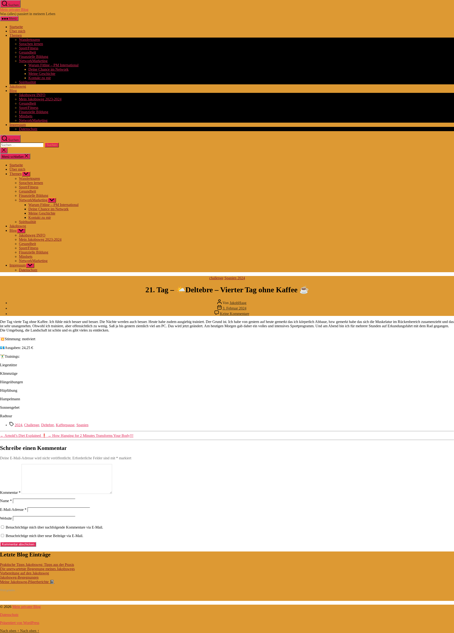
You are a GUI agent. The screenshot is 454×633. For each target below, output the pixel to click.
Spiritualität (27, 82)
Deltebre (47, 425)
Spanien (82, 425)
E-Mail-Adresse (13, 510)
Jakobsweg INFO (32, 95)
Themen (15, 35)
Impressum (17, 125)
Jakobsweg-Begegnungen (19, 577)
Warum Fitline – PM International (53, 65)
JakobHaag (238, 303)
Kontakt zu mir (39, 78)
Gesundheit (27, 52)
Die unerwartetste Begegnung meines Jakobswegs (37, 569)
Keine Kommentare (234, 314)
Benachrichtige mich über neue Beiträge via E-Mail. (44, 536)
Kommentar (10, 493)
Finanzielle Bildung (33, 57)
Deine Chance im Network (48, 69)
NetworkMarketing (33, 61)
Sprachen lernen (31, 44)
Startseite (16, 27)
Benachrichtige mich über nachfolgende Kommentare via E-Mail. (54, 527)
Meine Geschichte (41, 74)
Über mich (17, 31)
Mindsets (25, 116)
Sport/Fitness (28, 48)
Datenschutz (28, 129)
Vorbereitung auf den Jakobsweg (24, 573)
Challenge (31, 425)
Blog (13, 91)
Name (6, 501)
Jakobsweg (17, 86)
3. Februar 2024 (234, 308)
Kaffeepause (65, 425)
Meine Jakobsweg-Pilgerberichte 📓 (27, 582)
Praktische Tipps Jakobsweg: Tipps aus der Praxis (37, 565)
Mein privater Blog (14, 10)
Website (6, 518)
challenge (216, 278)
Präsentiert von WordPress (19, 623)
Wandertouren (29, 40)
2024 (18, 425)
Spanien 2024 (234, 278)
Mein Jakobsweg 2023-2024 (40, 99)
